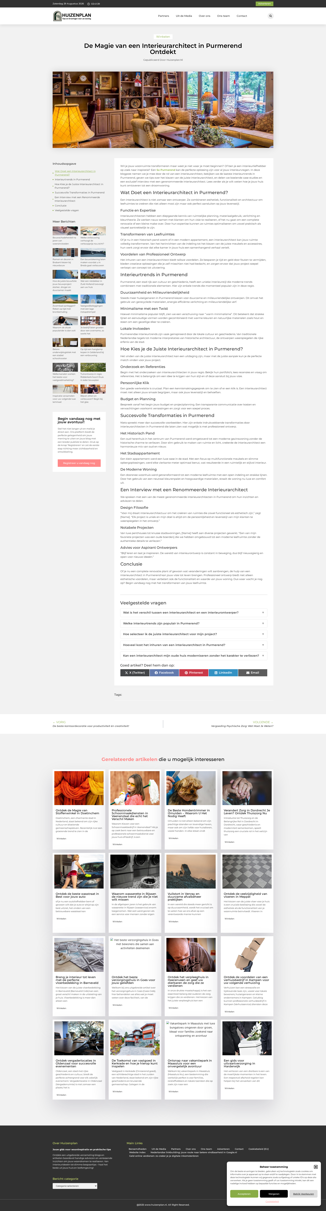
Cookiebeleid (272, 1201)
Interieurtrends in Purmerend (72, 179)
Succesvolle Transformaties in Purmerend (79, 192)
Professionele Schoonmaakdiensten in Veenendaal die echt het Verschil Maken (130, 815)
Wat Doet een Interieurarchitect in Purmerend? (75, 173)
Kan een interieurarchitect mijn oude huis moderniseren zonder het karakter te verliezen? (194, 655)
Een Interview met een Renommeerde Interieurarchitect (77, 199)
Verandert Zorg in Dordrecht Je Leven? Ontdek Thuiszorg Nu (247, 812)
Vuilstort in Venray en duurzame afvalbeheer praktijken (184, 896)
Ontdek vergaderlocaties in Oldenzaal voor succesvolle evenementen (76, 1063)
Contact (242, 15)
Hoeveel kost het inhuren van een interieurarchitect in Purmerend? (194, 645)
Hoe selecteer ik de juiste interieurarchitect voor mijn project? (194, 634)
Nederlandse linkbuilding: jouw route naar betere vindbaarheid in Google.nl (194, 1152)
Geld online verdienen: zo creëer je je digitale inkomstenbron (164, 1156)
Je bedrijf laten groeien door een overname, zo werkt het (92, 330)
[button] (316, 1167)
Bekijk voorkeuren (303, 1194)
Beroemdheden (138, 1149)
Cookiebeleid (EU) (259, 1149)
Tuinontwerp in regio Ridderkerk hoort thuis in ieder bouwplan (92, 377)
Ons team (223, 15)
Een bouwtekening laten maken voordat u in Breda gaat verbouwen (92, 262)
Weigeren (273, 1194)
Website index (137, 1152)
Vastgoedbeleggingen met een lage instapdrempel (91, 308)
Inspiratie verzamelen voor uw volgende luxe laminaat (64, 399)
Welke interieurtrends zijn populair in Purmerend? (194, 623)
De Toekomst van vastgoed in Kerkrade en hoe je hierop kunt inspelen (135, 1063)
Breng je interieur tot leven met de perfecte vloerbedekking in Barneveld (77, 980)
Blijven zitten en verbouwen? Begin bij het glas (91, 399)
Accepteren (244, 1194)
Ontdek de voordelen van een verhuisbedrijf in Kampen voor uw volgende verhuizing (246, 980)
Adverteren (223, 1149)
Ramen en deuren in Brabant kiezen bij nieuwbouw (63, 262)
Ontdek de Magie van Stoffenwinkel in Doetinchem (77, 812)
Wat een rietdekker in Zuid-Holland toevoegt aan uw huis (92, 284)
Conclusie (60, 205)
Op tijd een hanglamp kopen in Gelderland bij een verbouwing (92, 352)
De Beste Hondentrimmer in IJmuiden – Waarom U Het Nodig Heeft (189, 813)
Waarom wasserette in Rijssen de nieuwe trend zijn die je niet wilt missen (135, 896)
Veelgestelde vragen (67, 210)
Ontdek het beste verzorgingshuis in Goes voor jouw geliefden (133, 980)
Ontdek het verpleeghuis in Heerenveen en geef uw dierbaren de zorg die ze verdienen (188, 981)
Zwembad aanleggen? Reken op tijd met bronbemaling (64, 308)
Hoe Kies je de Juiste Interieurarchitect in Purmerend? (79, 186)
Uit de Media (184, 15)
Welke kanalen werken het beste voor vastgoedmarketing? (64, 377)
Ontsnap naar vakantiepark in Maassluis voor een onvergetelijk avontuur (190, 1063)
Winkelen (163, 36)
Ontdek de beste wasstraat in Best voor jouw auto (77, 895)
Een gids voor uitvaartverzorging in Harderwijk (239, 1063)
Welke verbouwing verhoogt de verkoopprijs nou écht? (92, 240)
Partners (163, 15)
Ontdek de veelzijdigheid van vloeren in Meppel (245, 895)
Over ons (204, 15)
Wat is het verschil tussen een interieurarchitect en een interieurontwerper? (194, 612)
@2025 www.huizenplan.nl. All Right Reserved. (163, 1204)
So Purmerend (166, 169)
